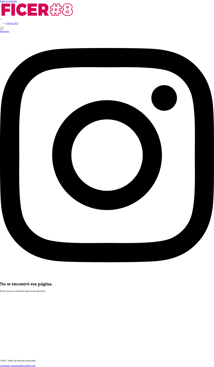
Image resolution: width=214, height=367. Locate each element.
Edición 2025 (12, 23)
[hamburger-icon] (1, 19)
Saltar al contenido (8, 1)
